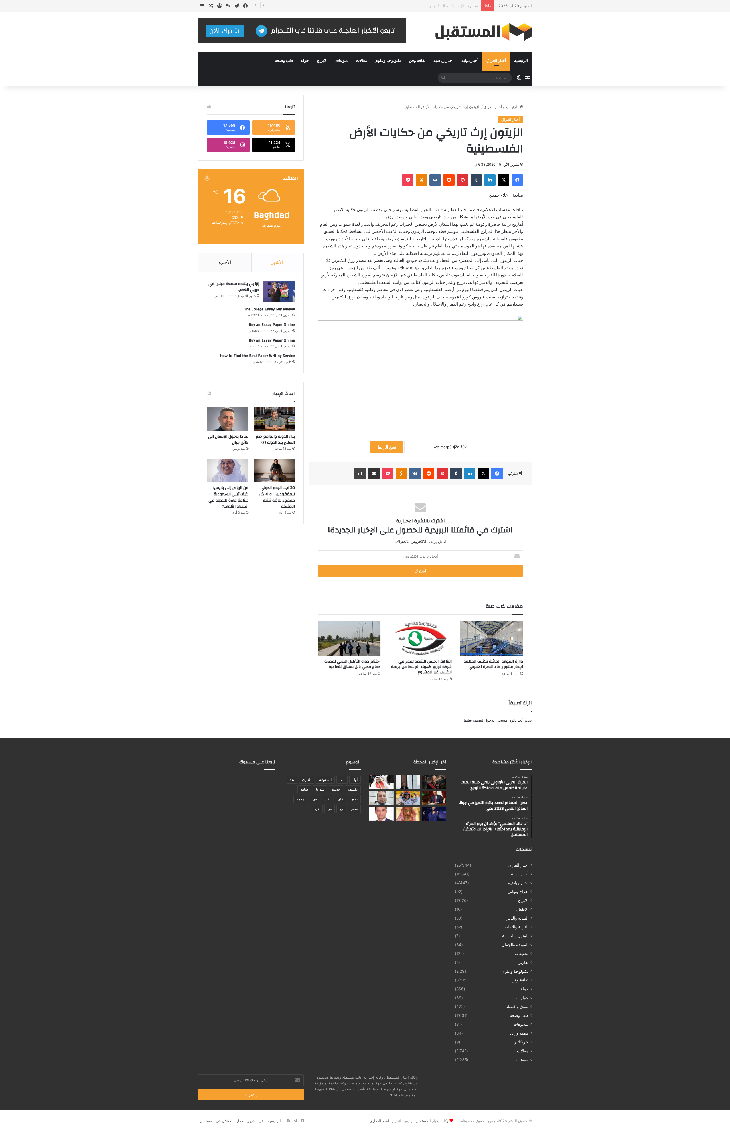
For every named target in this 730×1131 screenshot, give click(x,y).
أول (355, 779)
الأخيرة (225, 262)
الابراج (322, 61)
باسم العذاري (380, 1120)
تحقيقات (521, 953)
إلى (342, 779)
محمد (300, 799)
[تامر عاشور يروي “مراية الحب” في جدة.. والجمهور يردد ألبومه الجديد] (434, 814)
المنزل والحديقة (515, 936)
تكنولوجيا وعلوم (388, 61)
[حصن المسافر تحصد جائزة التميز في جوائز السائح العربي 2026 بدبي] (408, 782)
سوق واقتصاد (517, 1006)
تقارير (523, 962)
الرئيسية (521, 61)
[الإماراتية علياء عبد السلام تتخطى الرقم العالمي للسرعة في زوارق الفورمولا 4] (408, 798)
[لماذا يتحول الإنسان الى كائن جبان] (227, 419)
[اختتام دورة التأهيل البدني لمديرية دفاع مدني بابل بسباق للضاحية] (349, 638)
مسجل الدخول (495, 720)
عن (327, 799)
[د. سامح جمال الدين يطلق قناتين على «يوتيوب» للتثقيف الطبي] (381, 798)
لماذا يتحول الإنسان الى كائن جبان (228, 440)
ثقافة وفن (417, 61)
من (329, 809)
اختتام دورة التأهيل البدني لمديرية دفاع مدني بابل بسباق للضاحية (352, 664)
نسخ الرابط (387, 447)
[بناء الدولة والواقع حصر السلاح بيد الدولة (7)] (274, 419)
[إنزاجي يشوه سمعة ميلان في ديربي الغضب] (279, 291)
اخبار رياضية (443, 61)
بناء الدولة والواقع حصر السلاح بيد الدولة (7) (275, 440)
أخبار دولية (469, 61)
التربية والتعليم (516, 927)
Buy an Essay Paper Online (272, 324)
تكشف (353, 789)
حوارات (522, 997)
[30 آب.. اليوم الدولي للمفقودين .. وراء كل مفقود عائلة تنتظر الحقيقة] (274, 470)
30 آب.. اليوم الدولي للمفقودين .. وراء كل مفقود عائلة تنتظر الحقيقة (277, 497)
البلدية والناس (517, 918)
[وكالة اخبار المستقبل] (479, 32)
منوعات (341, 61)
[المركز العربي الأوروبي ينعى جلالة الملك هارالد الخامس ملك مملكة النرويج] (434, 782)
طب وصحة (284, 61)
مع (341, 809)
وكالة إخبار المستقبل (432, 1120)
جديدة (336, 789)
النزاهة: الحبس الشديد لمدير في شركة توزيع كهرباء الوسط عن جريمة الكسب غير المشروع (421, 667)
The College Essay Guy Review (269, 309)
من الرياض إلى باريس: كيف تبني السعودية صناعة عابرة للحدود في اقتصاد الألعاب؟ (228, 497)
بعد (292, 779)
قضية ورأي (519, 1033)
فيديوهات (520, 1024)
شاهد (304, 789)
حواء (305, 61)
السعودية (325, 779)
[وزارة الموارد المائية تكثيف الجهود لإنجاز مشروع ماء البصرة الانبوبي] (491, 638)
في (314, 799)
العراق (306, 779)
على (340, 799)
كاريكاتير (521, 1042)
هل (317, 809)
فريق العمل (245, 1120)
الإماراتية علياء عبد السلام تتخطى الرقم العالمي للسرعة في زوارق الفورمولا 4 (417, 5)
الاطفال (522, 909)
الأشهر (277, 262)
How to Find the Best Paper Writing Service (257, 356)
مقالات (361, 61)
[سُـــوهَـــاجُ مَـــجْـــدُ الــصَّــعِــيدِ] (434, 798)
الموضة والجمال (515, 944)
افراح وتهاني (518, 891)
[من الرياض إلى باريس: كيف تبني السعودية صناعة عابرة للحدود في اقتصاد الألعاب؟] (227, 470)
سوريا (320, 789)
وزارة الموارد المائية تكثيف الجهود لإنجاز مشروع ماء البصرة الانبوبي (493, 664)
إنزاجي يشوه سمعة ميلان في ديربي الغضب (233, 287)
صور (354, 799)
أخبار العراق (496, 61)
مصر (354, 809)
